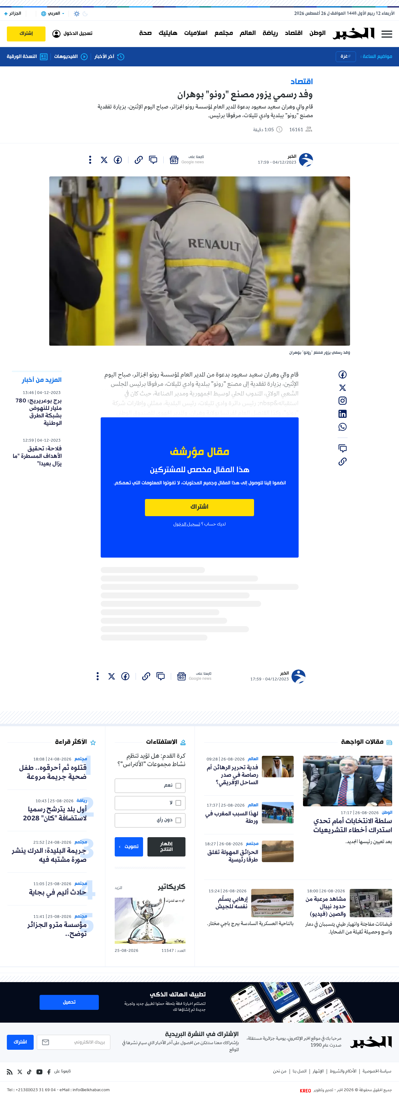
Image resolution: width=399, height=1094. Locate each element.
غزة (344, 56)
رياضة (270, 34)
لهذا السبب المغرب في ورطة (231, 817)
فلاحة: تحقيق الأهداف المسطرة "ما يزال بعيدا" (37, 456)
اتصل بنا (299, 1071)
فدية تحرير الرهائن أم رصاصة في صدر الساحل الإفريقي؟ (232, 775)
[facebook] (118, 160)
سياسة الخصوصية (377, 1071)
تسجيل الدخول (186, 524)
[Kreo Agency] (306, 1090)
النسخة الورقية (22, 57)
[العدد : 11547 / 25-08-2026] (150, 920)
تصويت (131, 846)
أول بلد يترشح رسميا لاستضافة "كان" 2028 (55, 814)
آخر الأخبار (104, 57)
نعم (168, 785)
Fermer (387, 34)
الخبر (292, 157)
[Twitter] (19, 1072)
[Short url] (139, 160)
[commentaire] (153, 160)
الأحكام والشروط (343, 1071)
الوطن (318, 34)
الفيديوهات (66, 57)
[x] (104, 160)
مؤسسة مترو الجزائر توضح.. (57, 929)
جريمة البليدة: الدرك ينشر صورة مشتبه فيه (49, 855)
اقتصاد (294, 34)
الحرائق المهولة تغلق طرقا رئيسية (232, 856)
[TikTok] (29, 1072)
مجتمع (223, 34)
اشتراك (199, 507)
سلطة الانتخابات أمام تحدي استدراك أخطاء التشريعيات (352, 826)
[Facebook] (48, 1072)
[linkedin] (343, 414)
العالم (248, 34)
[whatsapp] (343, 427)
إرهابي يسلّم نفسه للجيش (231, 903)
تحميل (69, 1002)
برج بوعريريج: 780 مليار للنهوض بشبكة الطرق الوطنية (39, 412)
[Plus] (90, 160)
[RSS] (9, 1072)
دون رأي (164, 820)
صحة (145, 34)
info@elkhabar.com (91, 1090)
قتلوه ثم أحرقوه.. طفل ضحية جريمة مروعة (53, 772)
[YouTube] (39, 1072)
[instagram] (343, 401)
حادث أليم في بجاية (58, 893)
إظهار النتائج (166, 847)
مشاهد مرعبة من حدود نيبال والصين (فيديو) (325, 906)
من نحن (279, 1071)
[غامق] (85, 13)
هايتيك (168, 34)
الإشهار (318, 1071)
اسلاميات (196, 34)
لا (171, 803)
